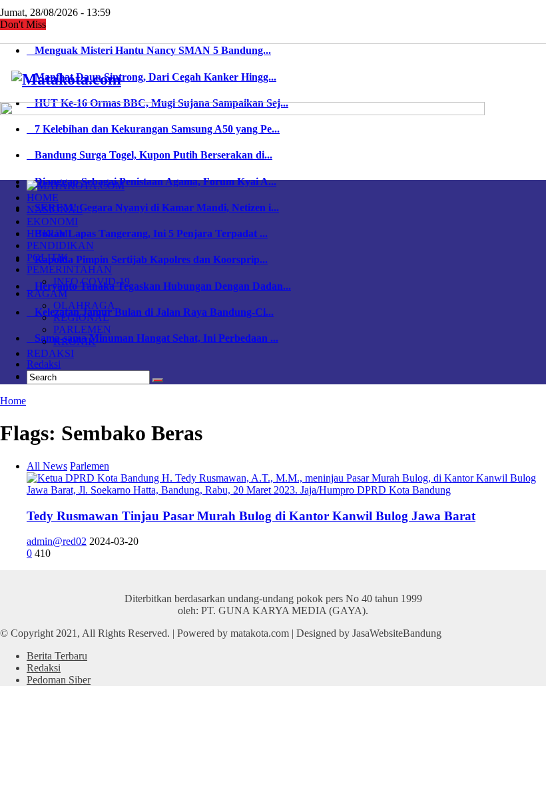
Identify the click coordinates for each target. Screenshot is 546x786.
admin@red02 (57, 541)
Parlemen (89, 466)
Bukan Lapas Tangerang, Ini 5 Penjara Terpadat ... (147, 233)
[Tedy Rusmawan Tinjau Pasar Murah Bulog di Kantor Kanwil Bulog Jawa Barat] (286, 490)
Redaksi (44, 364)
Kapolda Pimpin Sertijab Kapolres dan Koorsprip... (147, 259)
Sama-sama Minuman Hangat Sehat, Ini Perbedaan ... (152, 338)
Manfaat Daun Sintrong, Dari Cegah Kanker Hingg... (151, 77)
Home (13, 400)
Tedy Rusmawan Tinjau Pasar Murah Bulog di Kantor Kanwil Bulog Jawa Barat (251, 516)
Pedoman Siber (59, 679)
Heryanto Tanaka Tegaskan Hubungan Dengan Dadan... (159, 286)
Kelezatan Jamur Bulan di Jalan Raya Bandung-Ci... (150, 312)
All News (47, 466)
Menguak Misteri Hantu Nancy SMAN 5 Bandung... (149, 50)
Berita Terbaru (57, 655)
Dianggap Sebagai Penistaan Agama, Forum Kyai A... (151, 181)
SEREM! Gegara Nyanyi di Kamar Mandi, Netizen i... (153, 207)
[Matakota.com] (66, 79)
